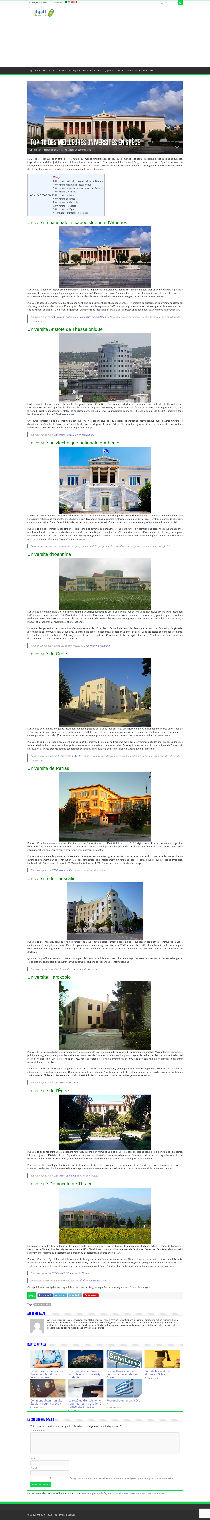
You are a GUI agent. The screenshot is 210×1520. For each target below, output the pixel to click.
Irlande (97, 70)
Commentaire (38, 1430)
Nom (33, 1458)
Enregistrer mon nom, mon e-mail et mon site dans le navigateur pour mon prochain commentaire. (122, 1478)
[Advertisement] (105, 40)
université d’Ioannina (98, 645)
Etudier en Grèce (54, 150)
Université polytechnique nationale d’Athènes (77, 188)
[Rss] (162, 3)
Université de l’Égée (65, 209)
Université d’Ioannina (65, 191)
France (86, 70)
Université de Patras (65, 199)
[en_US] (69, 1)
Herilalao (37, 150)
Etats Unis (47, 70)
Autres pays (148, 70)
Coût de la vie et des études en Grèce (157, 1373)
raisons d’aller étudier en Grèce (89, 1280)
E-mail (34, 1468)
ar (77, 1287)
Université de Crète (64, 195)
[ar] (66, 1)
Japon (108, 70)
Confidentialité (57, 3)
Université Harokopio (65, 206)
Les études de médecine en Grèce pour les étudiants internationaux (47, 1374)
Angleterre (33, 70)
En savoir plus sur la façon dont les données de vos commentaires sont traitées (123, 1493)
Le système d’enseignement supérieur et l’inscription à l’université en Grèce (85, 1403)
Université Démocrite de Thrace (72, 213)
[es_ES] (72, 1)
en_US (128, 1287)
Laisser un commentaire (79, 150)
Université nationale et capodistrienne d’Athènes (79, 181)
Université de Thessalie (66, 202)
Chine (118, 70)
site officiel (163, 546)
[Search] (180, 2)
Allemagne (73, 70)
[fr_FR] (75, 1)
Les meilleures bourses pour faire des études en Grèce (122, 1374)
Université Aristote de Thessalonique (73, 185)
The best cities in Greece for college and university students (84, 1374)
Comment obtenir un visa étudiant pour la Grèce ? (46, 1402)
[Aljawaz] (44, 12)
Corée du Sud (132, 70)
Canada (60, 70)
